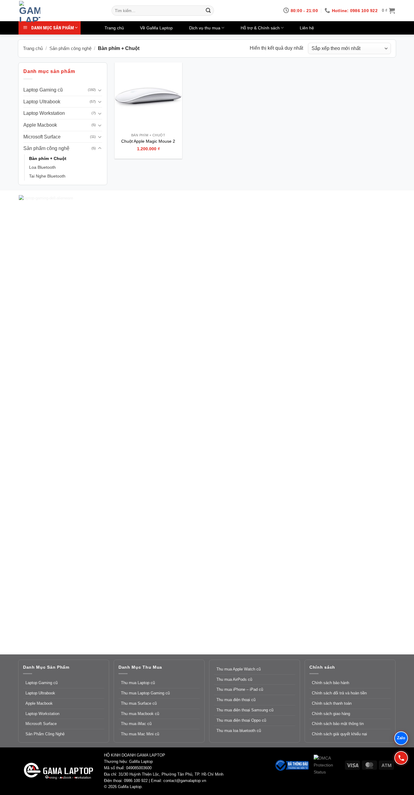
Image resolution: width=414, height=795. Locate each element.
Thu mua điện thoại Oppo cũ (241, 720)
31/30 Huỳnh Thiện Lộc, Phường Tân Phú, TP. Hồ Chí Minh (171, 774)
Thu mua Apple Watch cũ (238, 669)
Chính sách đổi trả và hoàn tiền (339, 693)
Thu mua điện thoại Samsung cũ (244, 710)
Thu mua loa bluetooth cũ (238, 730)
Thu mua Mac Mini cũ (140, 734)
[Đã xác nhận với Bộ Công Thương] (291, 764)
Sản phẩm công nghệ (70, 48)
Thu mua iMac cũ (136, 723)
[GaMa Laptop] (60, 11)
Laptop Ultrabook (41, 101)
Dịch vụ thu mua (204, 27)
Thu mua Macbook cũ (140, 713)
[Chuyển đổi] (99, 90)
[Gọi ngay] (401, 758)
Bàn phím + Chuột (47, 158)
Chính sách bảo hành (330, 682)
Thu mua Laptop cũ (138, 682)
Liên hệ (307, 27)
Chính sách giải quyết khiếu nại (339, 734)
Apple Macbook (40, 125)
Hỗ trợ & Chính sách (260, 27)
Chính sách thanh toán (332, 703)
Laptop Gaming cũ (43, 89)
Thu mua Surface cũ (139, 703)
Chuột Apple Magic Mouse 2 (148, 141)
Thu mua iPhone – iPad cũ (239, 689)
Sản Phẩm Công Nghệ (45, 734)
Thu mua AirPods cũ (234, 679)
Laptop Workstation (44, 113)
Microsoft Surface (42, 136)
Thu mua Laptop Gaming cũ (145, 693)
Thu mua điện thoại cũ (235, 699)
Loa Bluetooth (42, 167)
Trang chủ (114, 27)
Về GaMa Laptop (156, 27)
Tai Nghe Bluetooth (47, 176)
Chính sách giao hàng (331, 713)
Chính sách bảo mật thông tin (338, 723)
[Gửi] (208, 10)
